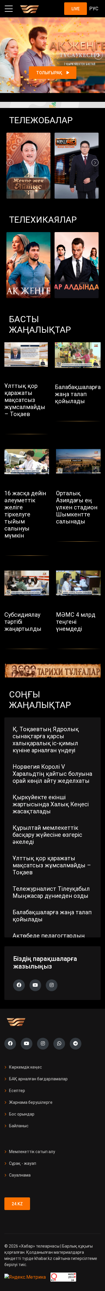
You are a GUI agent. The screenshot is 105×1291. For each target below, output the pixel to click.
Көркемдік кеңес (25, 1067)
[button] (6, 55)
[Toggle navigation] (8, 8)
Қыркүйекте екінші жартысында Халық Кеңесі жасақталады (51, 804)
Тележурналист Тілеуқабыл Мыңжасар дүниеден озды (51, 892)
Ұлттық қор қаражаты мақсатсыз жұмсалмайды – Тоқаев (52, 865)
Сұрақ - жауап (22, 1163)
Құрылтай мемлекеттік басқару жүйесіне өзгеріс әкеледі (47, 834)
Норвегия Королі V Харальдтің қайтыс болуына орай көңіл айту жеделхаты (52, 773)
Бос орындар (21, 1114)
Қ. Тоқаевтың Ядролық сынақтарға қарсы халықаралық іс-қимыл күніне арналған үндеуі (46, 740)
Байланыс (19, 1125)
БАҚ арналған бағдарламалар (38, 1079)
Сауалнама (20, 1175)
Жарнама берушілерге (30, 1102)
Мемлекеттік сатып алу (32, 1151)
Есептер (17, 1090)
